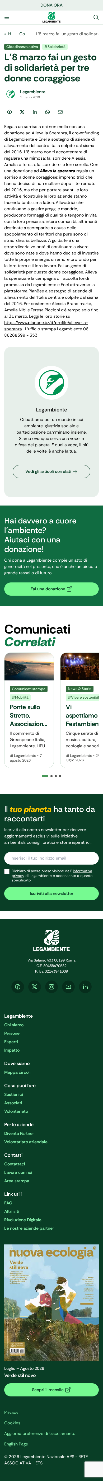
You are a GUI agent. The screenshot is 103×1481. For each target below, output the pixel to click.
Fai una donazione (48, 589)
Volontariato (16, 1111)
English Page (16, 1444)
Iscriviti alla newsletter (51, 893)
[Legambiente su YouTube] (68, 986)
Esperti (11, 1041)
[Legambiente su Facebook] (17, 986)
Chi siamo (14, 1025)
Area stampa (16, 1181)
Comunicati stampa (24, 34)
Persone (12, 1033)
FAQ (8, 1203)
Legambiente (25, 755)
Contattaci (14, 1164)
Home (10, 34)
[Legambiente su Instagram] (51, 986)
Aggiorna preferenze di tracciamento (40, 1433)
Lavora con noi (18, 1172)
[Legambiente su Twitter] (34, 986)
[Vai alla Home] (51, 17)
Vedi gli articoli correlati (48, 471)
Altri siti (11, 1211)
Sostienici (13, 1094)
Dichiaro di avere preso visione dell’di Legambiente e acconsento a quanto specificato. (52, 875)
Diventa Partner (19, 1133)
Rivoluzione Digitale (22, 1220)
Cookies (12, 1423)
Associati (13, 1103)
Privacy (11, 1412)
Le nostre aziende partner (29, 1228)
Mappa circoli (17, 1072)
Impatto (12, 1050)
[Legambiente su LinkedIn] (85, 986)
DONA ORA (51, 5)
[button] (51, 776)
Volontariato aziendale (26, 1142)
